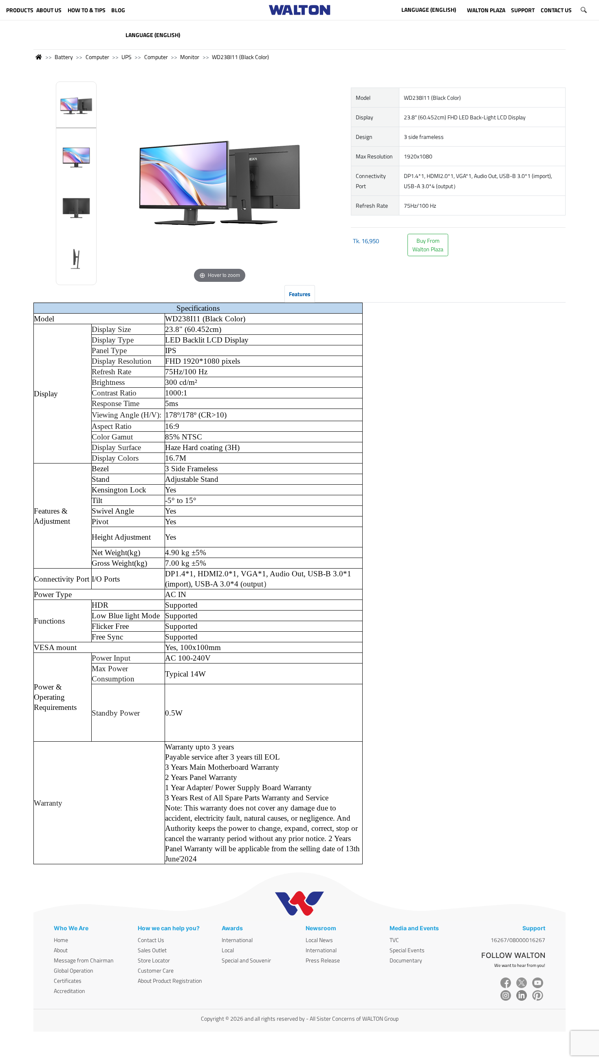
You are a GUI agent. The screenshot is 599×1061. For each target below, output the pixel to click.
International (237, 940)
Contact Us (151, 940)
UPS (126, 57)
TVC (394, 940)
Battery (64, 57)
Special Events (407, 950)
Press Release (323, 960)
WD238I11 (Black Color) (240, 57)
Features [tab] (300, 294)
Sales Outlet (152, 950)
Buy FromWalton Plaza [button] (427, 244)
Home (61, 940)
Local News (319, 940)
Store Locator (154, 960)
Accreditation (69, 990)
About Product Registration (170, 980)
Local (228, 950)
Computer (97, 57)
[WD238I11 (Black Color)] (76, 107)
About (61, 950)
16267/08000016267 (518, 940)
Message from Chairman (84, 960)
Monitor (189, 57)
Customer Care (156, 970)
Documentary (406, 960)
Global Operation (73, 970)
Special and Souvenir (246, 960)
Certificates (67, 980)
